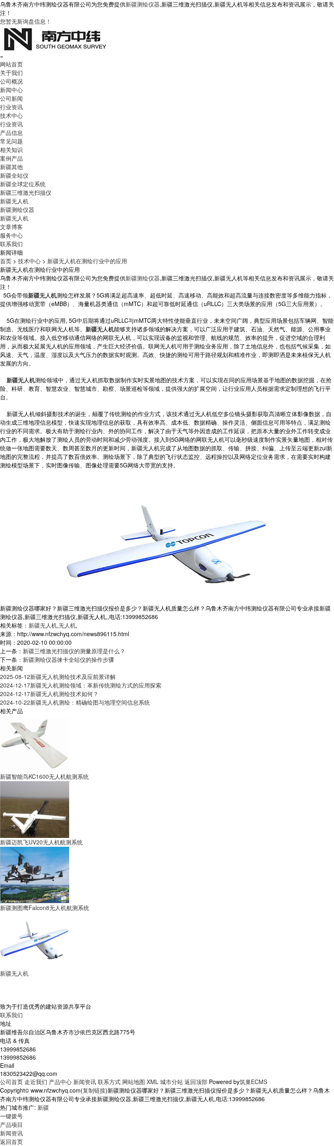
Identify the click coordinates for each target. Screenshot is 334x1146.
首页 (5, 261)
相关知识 (11, 149)
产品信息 (11, 132)
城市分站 (171, 1082)
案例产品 (11, 158)
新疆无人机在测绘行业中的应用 (87, 261)
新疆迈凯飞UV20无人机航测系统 (41, 842)
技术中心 (11, 115)
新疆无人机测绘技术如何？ (49, 694)
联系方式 (109, 1082)
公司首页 (11, 1082)
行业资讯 (11, 107)
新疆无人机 (14, 201)
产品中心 (60, 1082)
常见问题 (11, 141)
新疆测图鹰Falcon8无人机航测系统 (44, 908)
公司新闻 (11, 98)
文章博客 (11, 227)
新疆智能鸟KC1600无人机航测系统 (44, 776)
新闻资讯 (84, 1082)
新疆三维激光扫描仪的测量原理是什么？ (74, 651)
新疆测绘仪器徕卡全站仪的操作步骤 (68, 659)
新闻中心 (11, 90)
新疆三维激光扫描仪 (25, 192)
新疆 (43, 1107)
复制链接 (94, 1090)
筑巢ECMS (253, 1082)
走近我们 (35, 1082)
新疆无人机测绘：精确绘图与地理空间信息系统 (75, 702)
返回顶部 (196, 1082)
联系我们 (11, 244)
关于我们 (11, 72)
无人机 (67, 625)
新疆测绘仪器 (142, 4)
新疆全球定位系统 (23, 184)
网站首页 (11, 64)
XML (152, 1082)
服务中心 (11, 235)
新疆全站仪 (14, 175)
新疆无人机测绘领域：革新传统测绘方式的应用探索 (80, 685)
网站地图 (133, 1082)
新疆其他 (11, 167)
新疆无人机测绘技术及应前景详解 (58, 676)
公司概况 (11, 81)
